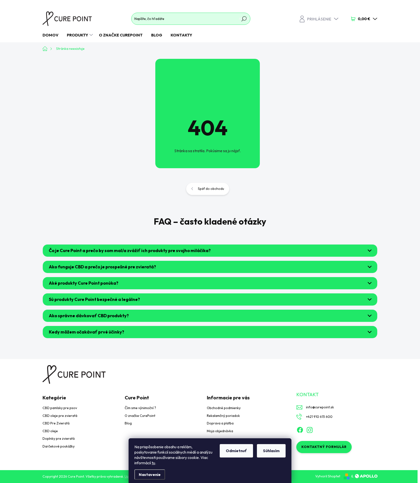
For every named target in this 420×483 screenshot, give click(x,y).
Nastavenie (150, 474)
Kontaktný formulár (324, 447)
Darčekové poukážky (59, 446)
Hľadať (244, 19)
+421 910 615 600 (319, 416)
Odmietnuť (236, 450)
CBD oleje (50, 431)
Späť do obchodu (211, 188)
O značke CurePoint (140, 415)
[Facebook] (300, 429)
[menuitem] (52, 35)
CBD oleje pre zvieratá (60, 415)
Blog (128, 423)
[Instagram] (309, 429)
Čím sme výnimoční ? (140, 408)
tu (153, 462)
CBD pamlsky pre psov (60, 408)
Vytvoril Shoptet (327, 476)
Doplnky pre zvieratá (59, 438)
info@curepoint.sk (320, 407)
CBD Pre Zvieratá (56, 423)
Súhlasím (271, 450)
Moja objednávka (220, 431)
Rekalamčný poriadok (223, 415)
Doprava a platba (220, 423)
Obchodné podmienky (224, 408)
